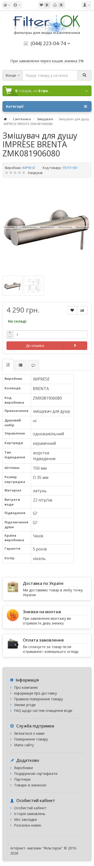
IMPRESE (28, 167)
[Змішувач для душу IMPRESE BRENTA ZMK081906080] (47, 227)
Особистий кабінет (30, 808)
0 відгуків (35, 172)
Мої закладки (25, 819)
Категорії (15, 106)
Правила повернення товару (38, 699)
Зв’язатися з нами (29, 733)
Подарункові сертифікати (35, 773)
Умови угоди (25, 704)
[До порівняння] (82, 310)
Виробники (23, 767)
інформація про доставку (35, 693)
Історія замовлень (29, 813)
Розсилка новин (27, 825)
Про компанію (26, 687)
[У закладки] (72, 310)
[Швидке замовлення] (75, 345)
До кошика (35, 345)
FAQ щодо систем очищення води (43, 710)
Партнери (22, 779)
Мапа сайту (24, 745)
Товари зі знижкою (30, 785)
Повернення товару (31, 739)
